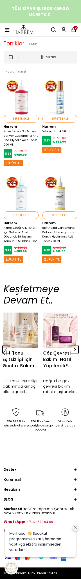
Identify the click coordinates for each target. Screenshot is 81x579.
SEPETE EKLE (21, 118)
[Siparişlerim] (63, 30)
